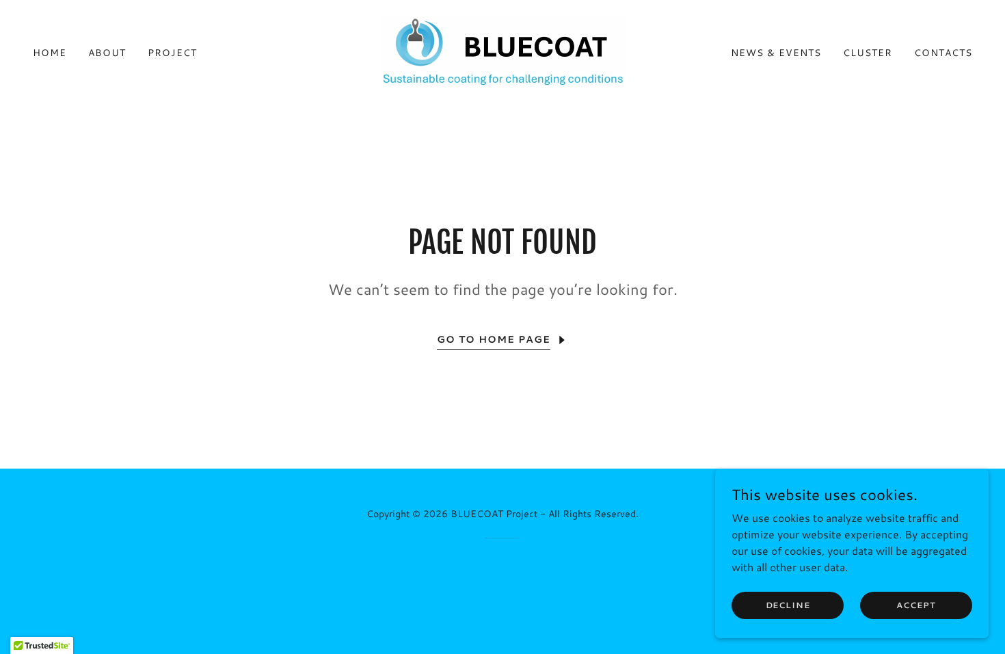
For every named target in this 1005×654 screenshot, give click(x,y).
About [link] (107, 53)
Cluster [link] (867, 53)
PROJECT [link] (172, 53)
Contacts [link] (943, 53)
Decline (788, 605)
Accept (915, 605)
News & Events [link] (776, 53)
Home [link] (49, 53)
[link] (502, 50)
